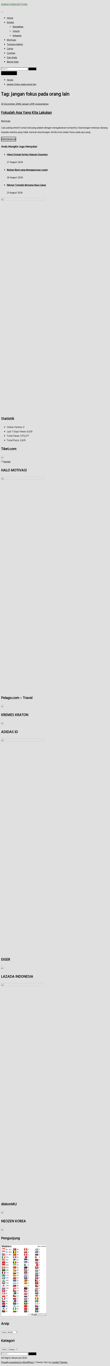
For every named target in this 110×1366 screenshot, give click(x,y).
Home (10, 18)
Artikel (10, 23)
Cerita (10, 49)
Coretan (11, 53)
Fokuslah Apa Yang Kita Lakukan (26, 113)
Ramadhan (18, 27)
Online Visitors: (15, 427)
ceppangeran (42, 104)
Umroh (16, 31)
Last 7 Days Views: (17, 432)
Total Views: (13, 436)
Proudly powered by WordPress (17, 1362)
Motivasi (11, 40)
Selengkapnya (8, 139)
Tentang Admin (15, 44)
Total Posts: (13, 440)
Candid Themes (59, 1362)
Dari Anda (12, 58)
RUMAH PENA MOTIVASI (14, 4)
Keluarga (17, 36)
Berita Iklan (13, 62)
